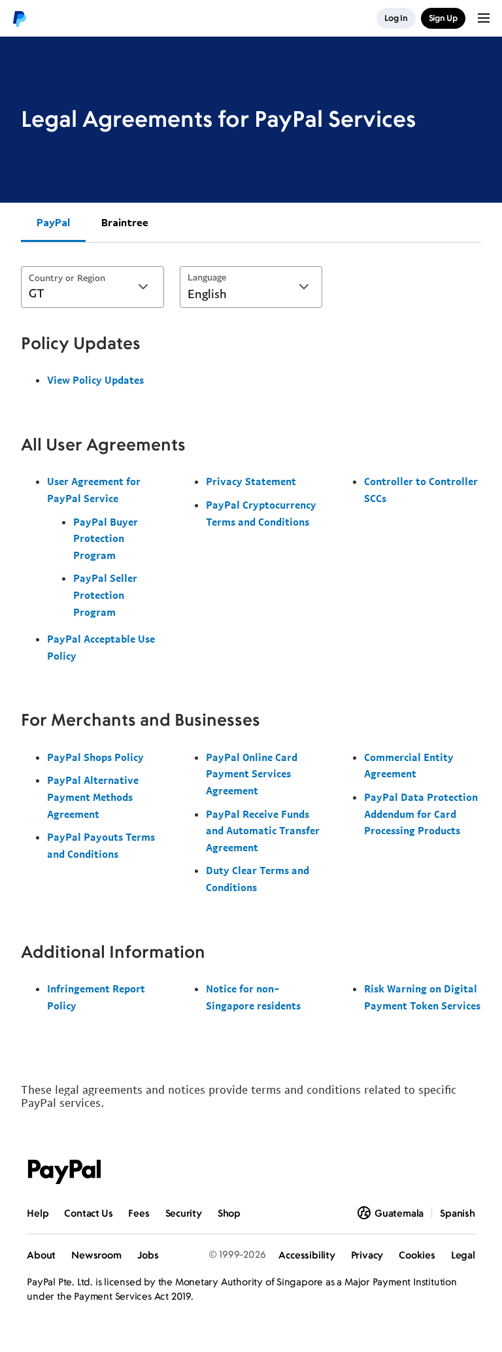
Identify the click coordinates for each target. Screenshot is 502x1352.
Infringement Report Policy (96, 997)
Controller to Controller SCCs (421, 490)
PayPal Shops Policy (95, 757)
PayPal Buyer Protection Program (105, 538)
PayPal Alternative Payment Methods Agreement (93, 796)
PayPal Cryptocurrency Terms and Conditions (261, 513)
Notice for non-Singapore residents (253, 997)
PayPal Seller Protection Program (105, 594)
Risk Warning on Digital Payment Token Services (422, 997)
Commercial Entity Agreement (409, 766)
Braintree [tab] (124, 222)
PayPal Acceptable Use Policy (101, 647)
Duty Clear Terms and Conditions (257, 879)
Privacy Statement (251, 481)
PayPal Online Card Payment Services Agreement (251, 774)
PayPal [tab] (53, 222)
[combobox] (92, 287)
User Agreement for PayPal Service (94, 490)
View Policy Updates (95, 379)
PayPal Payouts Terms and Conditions (101, 845)
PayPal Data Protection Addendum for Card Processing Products (421, 813)
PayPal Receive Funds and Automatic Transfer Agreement (263, 830)
